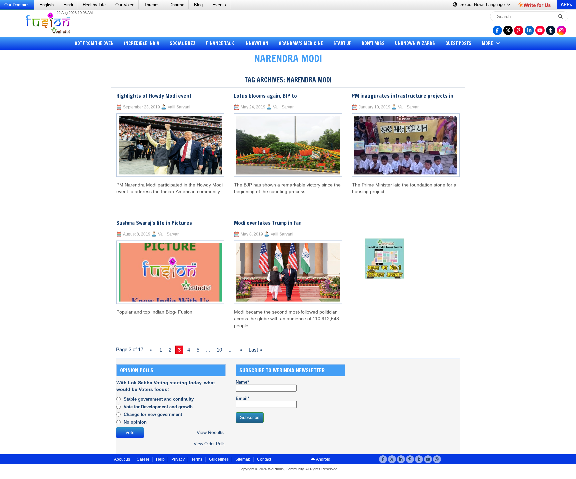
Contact (264, 459)
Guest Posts (458, 43)
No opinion (135, 422)
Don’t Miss (373, 43)
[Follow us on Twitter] (508, 30)
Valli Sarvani (179, 107)
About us (122, 459)
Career (143, 459)
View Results (210, 432)
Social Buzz (183, 43)
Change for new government (153, 414)
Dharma (176, 4)
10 (219, 350)
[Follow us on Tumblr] (550, 30)
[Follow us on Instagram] (561, 30)
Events (219, 4)
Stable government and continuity (159, 399)
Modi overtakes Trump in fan (268, 222)
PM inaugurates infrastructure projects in (402, 95)
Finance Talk (220, 43)
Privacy (178, 459)
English (46, 4)
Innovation (256, 43)
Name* (242, 382)
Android (322, 459)
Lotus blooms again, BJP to (265, 95)
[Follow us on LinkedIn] (529, 30)
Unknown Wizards (415, 43)
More (488, 43)
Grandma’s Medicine (301, 43)
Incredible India (141, 43)
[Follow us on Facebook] (497, 30)
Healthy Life (94, 4)
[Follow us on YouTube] (540, 30)
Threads (152, 4)
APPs (566, 4)
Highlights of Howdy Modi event (154, 95)
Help (160, 459)
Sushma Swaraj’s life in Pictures (154, 222)
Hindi (68, 4)
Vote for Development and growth (158, 406)
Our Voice (124, 4)
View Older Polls (210, 443)
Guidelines (219, 459)
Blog (198, 4)
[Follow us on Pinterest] (518, 30)
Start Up (342, 43)
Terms (196, 459)
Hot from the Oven (94, 43)
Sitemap (242, 459)
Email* (242, 398)
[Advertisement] (30, 172)
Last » (255, 350)
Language (483, 4)
